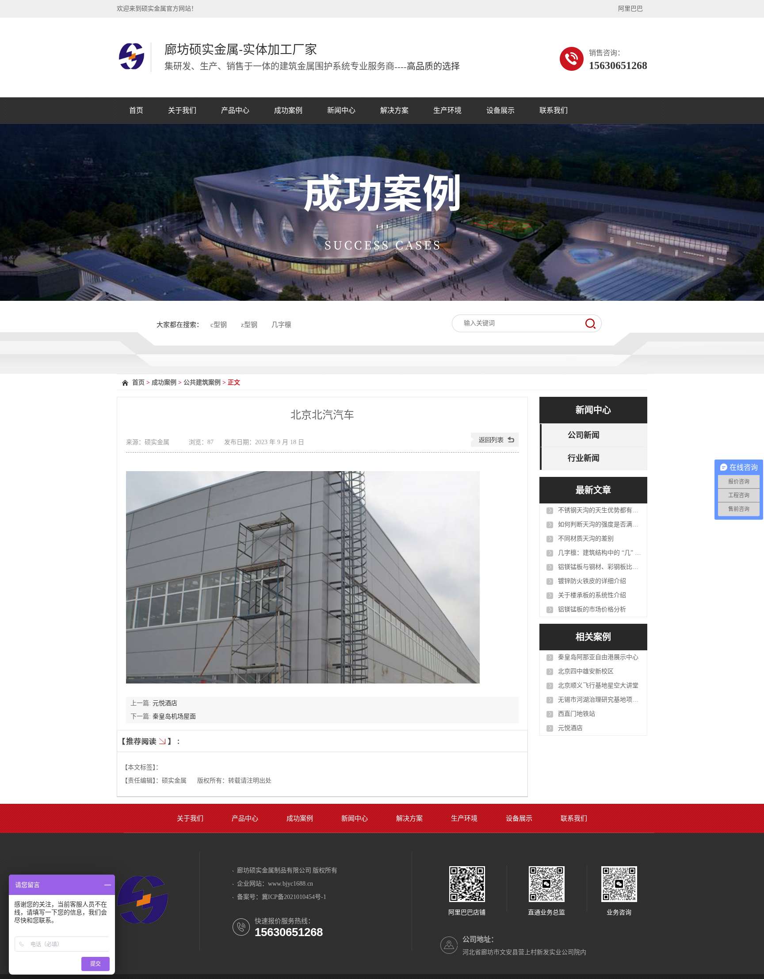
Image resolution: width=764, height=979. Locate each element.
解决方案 (394, 110)
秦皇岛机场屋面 (174, 716)
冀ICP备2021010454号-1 (294, 897)
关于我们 (182, 110)
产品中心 (235, 110)
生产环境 (447, 110)
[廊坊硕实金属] (131, 68)
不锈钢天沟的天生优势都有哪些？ (600, 510)
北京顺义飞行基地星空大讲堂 (598, 685)
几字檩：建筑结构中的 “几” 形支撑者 (600, 552)
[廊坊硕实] (142, 926)
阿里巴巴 (630, 8)
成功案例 (288, 110)
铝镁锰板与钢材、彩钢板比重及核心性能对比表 (600, 567)
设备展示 (500, 110)
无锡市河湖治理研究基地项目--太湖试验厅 (600, 699)
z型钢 (249, 324)
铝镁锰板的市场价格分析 (592, 609)
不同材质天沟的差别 (586, 538)
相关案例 (593, 637)
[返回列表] (495, 445)
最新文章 (593, 490)
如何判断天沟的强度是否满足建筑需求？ (600, 524)
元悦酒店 (165, 703)
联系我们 (553, 110)
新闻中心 (341, 110)
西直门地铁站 (576, 713)
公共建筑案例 (202, 382)
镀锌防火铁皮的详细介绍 (592, 581)
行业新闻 (584, 458)
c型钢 (218, 324)
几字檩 (281, 324)
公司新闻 (584, 435)
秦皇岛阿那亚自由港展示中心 (598, 657)
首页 (136, 110)
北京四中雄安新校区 (586, 671)
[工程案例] (382, 212)
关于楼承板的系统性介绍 (592, 595)
